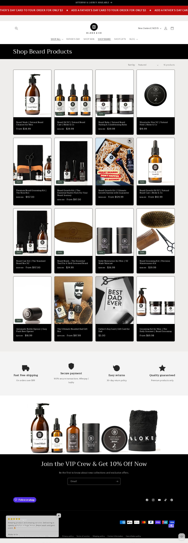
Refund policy (53, 536)
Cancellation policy (133, 536)
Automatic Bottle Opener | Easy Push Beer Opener (31, 330)
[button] (16, 28)
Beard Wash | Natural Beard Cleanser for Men (29, 123)
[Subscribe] (117, 481)
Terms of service (83, 536)
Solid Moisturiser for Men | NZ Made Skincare (113, 262)
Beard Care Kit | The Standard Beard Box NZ (30, 262)
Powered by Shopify (38, 536)
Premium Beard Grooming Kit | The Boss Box (31, 191)
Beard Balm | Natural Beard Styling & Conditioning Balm (113, 123)
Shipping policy (99, 536)
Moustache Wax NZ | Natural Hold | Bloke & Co (154, 123)
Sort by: (131, 65)
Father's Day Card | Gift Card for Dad (114, 330)
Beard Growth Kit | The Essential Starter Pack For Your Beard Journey (72, 193)
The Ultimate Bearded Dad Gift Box (72, 330)
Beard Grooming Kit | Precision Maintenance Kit (155, 262)
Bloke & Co (24, 536)
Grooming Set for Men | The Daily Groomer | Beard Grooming (156, 330)
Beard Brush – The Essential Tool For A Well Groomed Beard (72, 262)
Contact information (115, 536)
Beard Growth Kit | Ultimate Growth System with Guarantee (114, 191)
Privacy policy (68, 536)
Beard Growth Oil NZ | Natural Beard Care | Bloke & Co (154, 191)
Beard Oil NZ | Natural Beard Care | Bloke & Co (71, 123)
